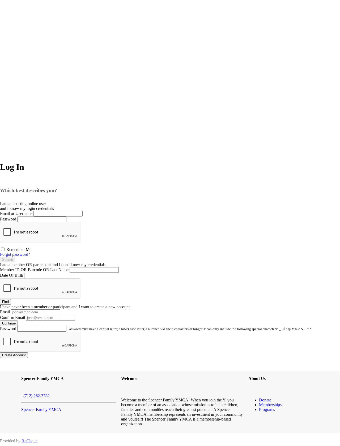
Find (5, 302)
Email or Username (16, 213)
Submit (7, 260)
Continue (9, 323)
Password (8, 219)
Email (5, 312)
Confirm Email (12, 317)
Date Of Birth (11, 275)
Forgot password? (15, 254)
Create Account (14, 355)
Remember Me (18, 249)
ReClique (29, 441)
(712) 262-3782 (35, 395)
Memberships (270, 404)
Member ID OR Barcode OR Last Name (34, 269)
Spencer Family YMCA (41, 409)
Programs (267, 409)
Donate (265, 400)
